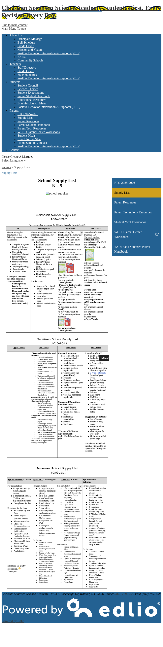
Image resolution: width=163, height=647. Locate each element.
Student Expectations (30, 92)
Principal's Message (29, 39)
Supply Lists (25, 117)
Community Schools (30, 60)
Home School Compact (32, 142)
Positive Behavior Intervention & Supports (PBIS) (48, 53)
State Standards (27, 74)
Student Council (27, 85)
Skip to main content (14, 25)
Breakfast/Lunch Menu (32, 103)
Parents (6, 167)
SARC (21, 56)
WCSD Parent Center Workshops (38, 132)
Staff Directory (26, 67)
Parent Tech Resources (31, 128)
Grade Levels (25, 46)
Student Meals (26, 135)
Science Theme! (27, 89)
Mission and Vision (29, 49)
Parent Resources (28, 121)
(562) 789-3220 (124, 593)
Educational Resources (31, 99)
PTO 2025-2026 (27, 114)
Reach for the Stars (29, 139)
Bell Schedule (26, 42)
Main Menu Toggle (14, 28)
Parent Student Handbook (33, 96)
